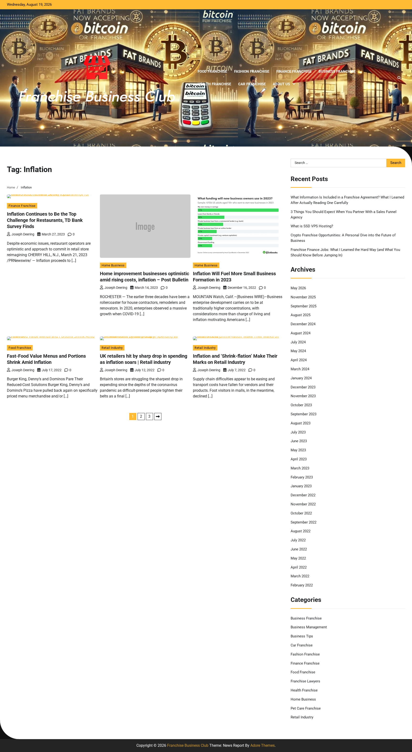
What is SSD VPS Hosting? (312, 226)
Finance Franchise (293, 71)
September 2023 (303, 414)
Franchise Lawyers (305, 681)
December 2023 (303, 387)
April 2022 (299, 567)
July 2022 (298, 540)
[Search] (399, 77)
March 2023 (300, 468)
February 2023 (302, 477)
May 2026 (298, 288)
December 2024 (303, 324)
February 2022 (302, 585)
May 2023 (298, 450)
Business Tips (302, 636)
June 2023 (299, 441)
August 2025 (300, 315)
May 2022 (298, 558)
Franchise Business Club (187, 745)
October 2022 (301, 513)
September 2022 (303, 522)
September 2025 (303, 306)
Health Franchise (214, 84)
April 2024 (299, 360)
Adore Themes (262, 745)
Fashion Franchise (251, 71)
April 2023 (299, 459)
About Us (281, 84)
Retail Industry (112, 348)
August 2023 (300, 423)
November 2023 (303, 396)
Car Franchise (252, 84)
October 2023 (301, 405)
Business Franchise (337, 71)
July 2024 (298, 342)
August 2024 (300, 333)
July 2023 (298, 432)
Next (157, 416)
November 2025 (303, 297)
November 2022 (303, 504)
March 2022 (300, 576)
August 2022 (300, 531)
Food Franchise (212, 71)
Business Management (309, 627)
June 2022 (299, 549)
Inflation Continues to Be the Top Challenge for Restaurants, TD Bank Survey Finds (45, 220)
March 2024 (300, 369)
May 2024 (298, 351)
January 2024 (301, 378)
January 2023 (301, 486)
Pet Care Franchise (306, 708)
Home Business (113, 265)
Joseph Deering (22, 234)
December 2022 (303, 495)
